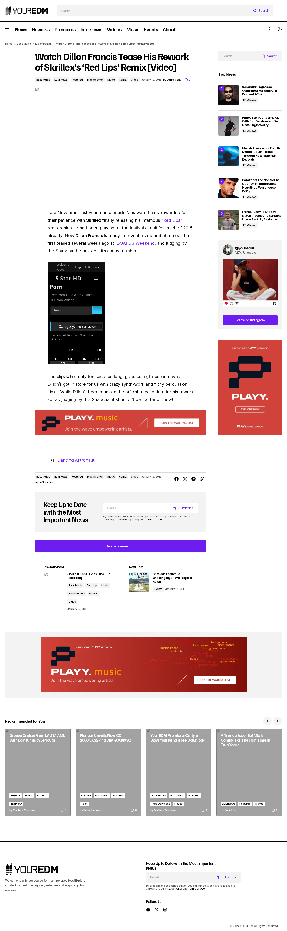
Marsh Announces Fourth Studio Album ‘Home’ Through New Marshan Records (261, 153)
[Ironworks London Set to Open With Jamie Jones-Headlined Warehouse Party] (228, 188)
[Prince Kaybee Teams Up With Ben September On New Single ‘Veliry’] (228, 126)
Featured (77, 79)
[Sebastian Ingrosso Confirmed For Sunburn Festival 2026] (228, 95)
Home (9, 43)
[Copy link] (202, 479)
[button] (7, 29)
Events (158, 589)
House (178, 803)
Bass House (159, 795)
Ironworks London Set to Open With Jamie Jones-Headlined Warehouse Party (260, 185)
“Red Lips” (171, 220)
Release (94, 593)
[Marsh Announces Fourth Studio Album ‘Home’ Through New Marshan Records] (228, 156)
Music (111, 79)
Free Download (161, 803)
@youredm (244, 247)
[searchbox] (154, 11)
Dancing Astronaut (76, 460)
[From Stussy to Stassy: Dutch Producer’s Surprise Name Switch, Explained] (228, 220)
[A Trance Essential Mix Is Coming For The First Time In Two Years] (249, 772)
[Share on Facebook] (176, 479)
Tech (84, 803)
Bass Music (24, 43)
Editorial (15, 795)
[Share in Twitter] (185, 479)
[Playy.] (144, 664)
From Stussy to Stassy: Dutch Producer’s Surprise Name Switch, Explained (262, 215)
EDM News (61, 79)
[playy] (120, 422)
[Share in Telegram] (193, 479)
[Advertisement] (250, 387)
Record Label (77, 593)
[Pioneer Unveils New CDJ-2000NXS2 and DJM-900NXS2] (108, 772)
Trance (259, 803)
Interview (16, 803)
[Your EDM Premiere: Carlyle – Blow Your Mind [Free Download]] (179, 772)
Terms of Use (153, 519)
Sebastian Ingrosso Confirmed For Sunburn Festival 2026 (259, 90)
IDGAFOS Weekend (135, 243)
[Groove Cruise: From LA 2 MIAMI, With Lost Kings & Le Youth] (38, 772)
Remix (123, 79)
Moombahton (43, 43)
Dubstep (92, 585)
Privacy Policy (130, 519)
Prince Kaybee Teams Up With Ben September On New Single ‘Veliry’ (260, 121)
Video (134, 79)
